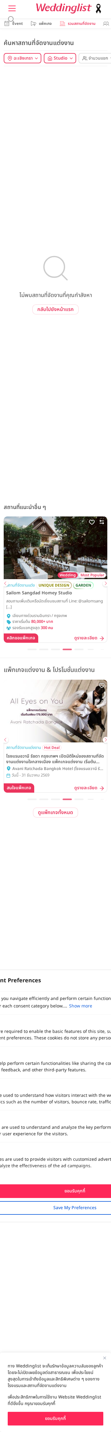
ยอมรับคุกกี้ (55, 1418)
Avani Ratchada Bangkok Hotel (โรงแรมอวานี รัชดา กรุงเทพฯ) (57, 769)
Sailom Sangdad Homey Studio (39, 593)
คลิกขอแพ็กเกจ (21, 638)
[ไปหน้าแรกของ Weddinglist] (70, 8)
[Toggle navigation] (12, 8)
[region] (55, 1392)
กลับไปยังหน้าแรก (55, 309)
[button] (5, 583)
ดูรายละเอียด (85, 638)
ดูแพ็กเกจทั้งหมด (55, 812)
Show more (80, 1006)
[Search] (11, 19)
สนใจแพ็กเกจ (19, 788)
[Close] (104, 1358)
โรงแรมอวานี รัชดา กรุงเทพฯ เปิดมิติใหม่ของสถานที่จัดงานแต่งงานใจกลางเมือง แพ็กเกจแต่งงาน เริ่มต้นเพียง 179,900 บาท (55, 759)
